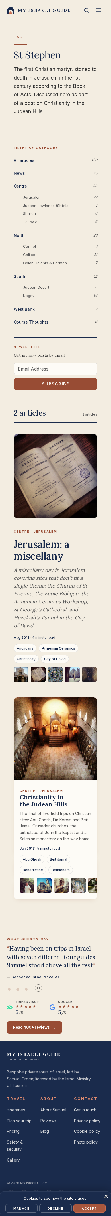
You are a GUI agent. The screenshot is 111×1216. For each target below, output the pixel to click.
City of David (55, 659)
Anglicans (25, 648)
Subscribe (55, 383)
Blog (44, 1131)
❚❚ (38, 988)
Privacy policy (87, 1120)
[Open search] (86, 10)
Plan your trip (19, 1120)
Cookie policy (87, 1131)
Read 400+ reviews (34, 1027)
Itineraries (16, 1109)
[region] (55, 678)
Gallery (13, 1160)
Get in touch (85, 1109)
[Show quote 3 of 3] (26, 989)
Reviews (48, 1120)
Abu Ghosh (32, 859)
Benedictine (33, 870)
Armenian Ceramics (58, 648)
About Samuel (53, 1109)
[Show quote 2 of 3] (18, 989)
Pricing (13, 1131)
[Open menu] (98, 10)
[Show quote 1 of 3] (9, 989)
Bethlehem (61, 870)
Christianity (26, 659)
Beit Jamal (58, 859)
